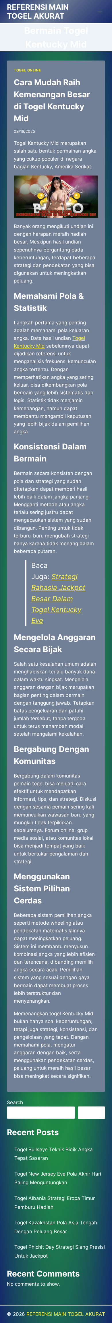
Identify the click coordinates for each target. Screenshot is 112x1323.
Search (15, 1102)
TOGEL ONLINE (27, 70)
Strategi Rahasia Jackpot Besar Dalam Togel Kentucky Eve (58, 598)
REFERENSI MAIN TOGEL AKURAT (65, 1314)
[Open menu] (99, 11)
